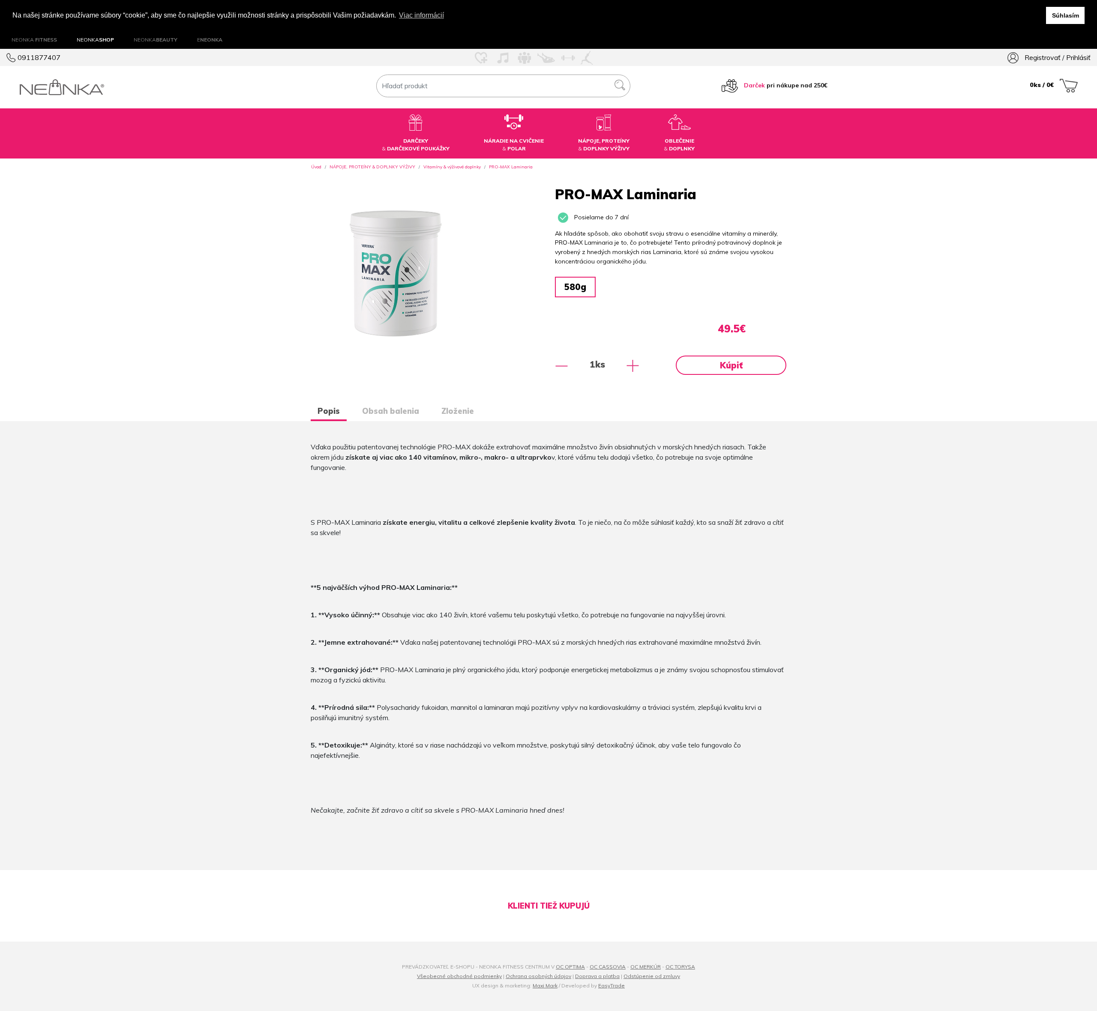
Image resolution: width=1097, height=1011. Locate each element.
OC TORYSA (680, 966)
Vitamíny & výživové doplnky (452, 167)
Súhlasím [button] (1065, 15)
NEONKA (34, 39)
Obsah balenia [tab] (390, 411)
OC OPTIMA (570, 966)
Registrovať (1043, 57)
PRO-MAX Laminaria (511, 167)
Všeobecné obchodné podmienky (459, 976)
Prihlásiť (1078, 57)
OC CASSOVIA (608, 966)
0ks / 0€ (1042, 85)
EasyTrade (611, 985)
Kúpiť (731, 365)
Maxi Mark (545, 985)
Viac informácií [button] (421, 15)
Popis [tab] (329, 411)
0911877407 (38, 57)
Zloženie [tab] (457, 411)
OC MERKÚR (645, 966)
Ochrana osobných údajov (538, 976)
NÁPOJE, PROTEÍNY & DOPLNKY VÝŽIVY (372, 167)
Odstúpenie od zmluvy (651, 976)
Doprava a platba (597, 976)
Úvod (316, 167)
